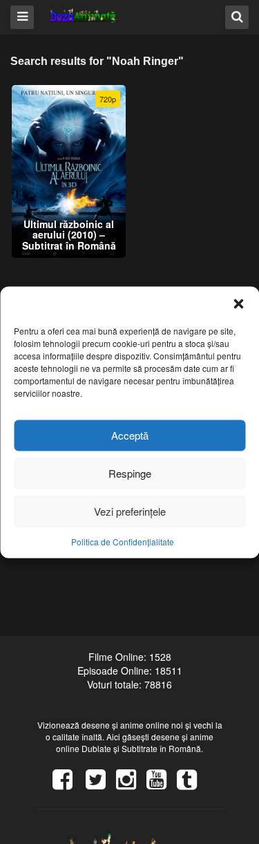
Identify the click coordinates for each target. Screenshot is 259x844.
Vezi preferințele (130, 511)
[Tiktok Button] (192, 784)
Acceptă (129, 435)
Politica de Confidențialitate (122, 541)
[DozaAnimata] (83, 16)
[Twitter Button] (101, 784)
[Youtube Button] (161, 784)
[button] (238, 303)
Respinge (129, 473)
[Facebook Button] (67, 784)
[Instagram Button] (131, 784)
